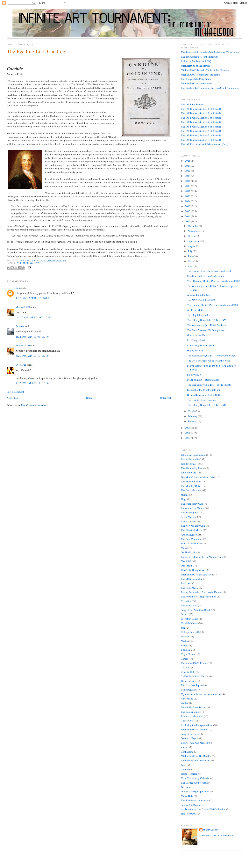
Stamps (185, 494)
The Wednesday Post (192, 468)
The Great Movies (190, 490)
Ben (18, 287)
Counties (185, 667)
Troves (184, 787)
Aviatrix (20, 326)
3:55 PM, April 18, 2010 (32, 383)
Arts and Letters (189, 534)
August (192, 246)
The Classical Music (191, 530)
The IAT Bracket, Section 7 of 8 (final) (201, 135)
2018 (188, 181)
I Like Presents (188, 681)
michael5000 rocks (191, 805)
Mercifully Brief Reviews (194, 707)
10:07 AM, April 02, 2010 (33, 317)
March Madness (189, 623)
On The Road (188, 552)
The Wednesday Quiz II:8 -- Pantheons (207, 325)
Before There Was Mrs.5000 (195, 742)
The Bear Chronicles (192, 539)
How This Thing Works (193, 570)
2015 (188, 196)
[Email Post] (29, 267)
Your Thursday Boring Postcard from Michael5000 (213, 281)
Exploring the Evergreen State (197, 725)
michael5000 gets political (195, 791)
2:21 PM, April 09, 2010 (32, 336)
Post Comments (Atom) (33, 405)
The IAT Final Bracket (192, 104)
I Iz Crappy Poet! (196, 340)
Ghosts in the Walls (197, 335)
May (190, 261)
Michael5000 (29, 260)
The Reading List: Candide (201, 400)
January (192, 421)
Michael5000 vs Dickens (194, 729)
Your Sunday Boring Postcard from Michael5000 (212, 305)
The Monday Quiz (190, 486)
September (194, 241)
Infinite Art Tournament (193, 455)
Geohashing (187, 751)
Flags (184, 499)
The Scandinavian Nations (195, 800)
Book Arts (186, 583)
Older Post (165, 397)
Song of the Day (189, 734)
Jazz (183, 627)
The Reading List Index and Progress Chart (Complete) (209, 88)
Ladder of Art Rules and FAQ (196, 61)
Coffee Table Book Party (194, 676)
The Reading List (28, 263)
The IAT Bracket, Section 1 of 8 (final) (201, 109)
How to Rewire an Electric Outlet (204, 395)
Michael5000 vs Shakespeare (196, 574)
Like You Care (188, 472)
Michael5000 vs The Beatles (196, 756)
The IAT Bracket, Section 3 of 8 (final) (201, 117)
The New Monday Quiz (193, 525)
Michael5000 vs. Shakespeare (196, 83)
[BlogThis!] (12, 268)
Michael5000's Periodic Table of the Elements (205, 70)
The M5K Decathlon (192, 579)
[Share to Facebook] (20, 268)
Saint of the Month (191, 543)
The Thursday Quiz (191, 481)
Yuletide (185, 769)
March (191, 411)
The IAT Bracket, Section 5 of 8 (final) (201, 126)
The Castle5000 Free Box (194, 782)
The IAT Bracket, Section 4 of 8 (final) (201, 122)
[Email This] (9, 268)
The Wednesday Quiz (192, 503)
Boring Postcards (190, 459)
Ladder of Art (188, 521)
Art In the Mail (195, 310)
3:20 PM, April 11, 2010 (32, 355)
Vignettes (186, 601)
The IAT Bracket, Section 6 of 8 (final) (201, 131)
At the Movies (188, 517)
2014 (188, 201)
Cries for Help (188, 672)
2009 (188, 427)
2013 (188, 206)
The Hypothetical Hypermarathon (198, 596)
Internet (185, 636)
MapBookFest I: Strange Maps (203, 379)
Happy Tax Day (195, 350)
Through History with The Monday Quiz (202, 557)
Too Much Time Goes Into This (197, 477)
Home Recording (190, 773)
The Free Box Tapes (191, 685)
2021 (188, 165)
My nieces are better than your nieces (200, 694)
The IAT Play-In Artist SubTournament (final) (204, 144)
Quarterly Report (190, 738)
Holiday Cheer (188, 463)
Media (184, 641)
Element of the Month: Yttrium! (204, 389)
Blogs (184, 645)
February (193, 416)
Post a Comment (15, 391)
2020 (188, 170)
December (193, 226)
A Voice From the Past (198, 294)
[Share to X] (16, 268)
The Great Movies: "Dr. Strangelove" (206, 330)
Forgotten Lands (189, 618)
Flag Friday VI (194, 374)
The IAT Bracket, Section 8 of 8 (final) (201, 140)
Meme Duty (187, 796)
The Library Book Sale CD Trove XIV (207, 405)
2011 (188, 216)
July (190, 251)
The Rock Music (189, 587)
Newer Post (12, 397)
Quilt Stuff (186, 565)
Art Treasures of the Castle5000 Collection (203, 809)
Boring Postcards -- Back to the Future (201, 592)
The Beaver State (190, 711)
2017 (188, 186)
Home (89, 397)
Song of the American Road (195, 610)
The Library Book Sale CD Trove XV (206, 320)
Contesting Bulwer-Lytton (201, 345)
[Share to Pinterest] (23, 268)
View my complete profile (216, 835)
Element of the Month (192, 508)
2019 (188, 176)
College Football (190, 632)
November (193, 231)
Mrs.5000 (186, 561)
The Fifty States (189, 605)
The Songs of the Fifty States (196, 79)
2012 (188, 211)
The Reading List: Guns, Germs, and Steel (209, 271)
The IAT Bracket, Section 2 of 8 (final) (201, 113)
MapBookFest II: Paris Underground (206, 276)
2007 (188, 438)
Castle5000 (187, 720)
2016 (188, 191)
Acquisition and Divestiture (195, 760)
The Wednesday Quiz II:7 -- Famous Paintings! (211, 355)
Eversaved (21, 364)
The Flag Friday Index (198, 315)
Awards (185, 747)
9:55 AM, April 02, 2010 (32, 298)
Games (184, 658)
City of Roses (188, 654)
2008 (188, 433)
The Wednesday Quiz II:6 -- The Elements (209, 384)
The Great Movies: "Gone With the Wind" (209, 360)
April (191, 266)
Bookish (185, 649)
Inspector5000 (188, 813)
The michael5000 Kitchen (194, 663)
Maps (184, 548)
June (190, 256)
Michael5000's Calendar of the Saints (200, 74)
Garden (185, 703)
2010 (188, 221)
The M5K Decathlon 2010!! (201, 300)
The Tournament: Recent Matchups (199, 56)
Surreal (184, 614)
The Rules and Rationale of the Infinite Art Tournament (210, 52)
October (192, 236)
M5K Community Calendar (195, 778)
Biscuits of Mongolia (192, 716)
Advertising (187, 698)
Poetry (184, 765)
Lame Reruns (188, 689)
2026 (188, 160)
